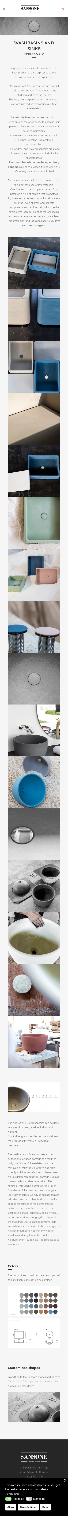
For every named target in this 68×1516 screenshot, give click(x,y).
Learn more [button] (13, 1493)
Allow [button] (10, 1507)
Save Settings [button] (28, 1507)
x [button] (65, 1480)
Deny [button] (45, 1507)
